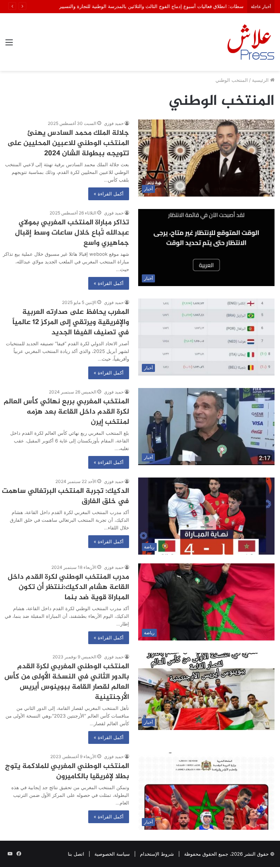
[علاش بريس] (251, 42)
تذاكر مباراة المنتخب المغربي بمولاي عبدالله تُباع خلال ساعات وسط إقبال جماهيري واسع (72, 233)
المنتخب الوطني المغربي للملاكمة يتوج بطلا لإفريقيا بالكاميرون (67, 771)
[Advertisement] (140, 126)
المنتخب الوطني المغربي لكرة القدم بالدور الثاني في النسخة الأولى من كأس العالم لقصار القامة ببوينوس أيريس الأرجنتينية (66, 682)
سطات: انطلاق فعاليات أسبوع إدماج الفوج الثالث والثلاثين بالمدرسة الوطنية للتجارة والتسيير (151, 6)
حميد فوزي (114, 213)
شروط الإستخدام (157, 854)
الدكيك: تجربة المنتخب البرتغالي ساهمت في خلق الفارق (65, 496)
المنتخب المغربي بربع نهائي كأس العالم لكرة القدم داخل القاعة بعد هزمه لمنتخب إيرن (66, 412)
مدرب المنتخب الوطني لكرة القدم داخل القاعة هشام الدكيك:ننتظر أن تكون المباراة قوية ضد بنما (68, 587)
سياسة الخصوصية (112, 854)
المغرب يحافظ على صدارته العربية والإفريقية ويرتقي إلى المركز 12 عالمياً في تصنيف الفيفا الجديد (70, 322)
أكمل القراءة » (109, 194)
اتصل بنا (76, 854)
